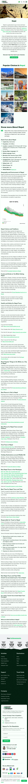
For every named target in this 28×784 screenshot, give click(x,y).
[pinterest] (10, 754)
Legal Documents (4, 700)
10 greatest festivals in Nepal (14, 271)
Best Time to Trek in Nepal (12, 517)
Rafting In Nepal (6, 86)
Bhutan (18, 658)
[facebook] (3, 754)
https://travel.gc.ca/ (18, 329)
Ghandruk (7, 437)
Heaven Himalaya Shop (22, 665)
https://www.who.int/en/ (9, 354)
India (18, 663)
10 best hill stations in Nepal (13, 466)
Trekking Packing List (21, 682)
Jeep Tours (18, 108)
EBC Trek (3, 471)
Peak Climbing (5, 119)
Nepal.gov (13, 169)
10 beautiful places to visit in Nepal (13, 486)
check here (21, 572)
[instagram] (8, 754)
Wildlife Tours (18, 97)
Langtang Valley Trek (9, 473)
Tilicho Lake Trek (8, 481)
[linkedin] (12, 754)
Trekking (4, 77)
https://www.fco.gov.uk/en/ (19, 332)
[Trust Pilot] (14, 759)
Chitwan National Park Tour (7, 447)
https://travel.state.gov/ (8, 341)
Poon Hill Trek (7, 475)
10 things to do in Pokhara (11, 441)
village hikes (7, 370)
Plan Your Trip (14, 57)
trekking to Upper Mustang (17, 497)
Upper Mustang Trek (9, 476)
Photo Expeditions (19, 75)
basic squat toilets (18, 625)
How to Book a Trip (5, 675)
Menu (24, 1)
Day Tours (17, 86)
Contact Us (3, 683)
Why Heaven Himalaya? (6, 694)
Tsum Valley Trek (8, 478)
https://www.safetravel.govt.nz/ (11, 337)
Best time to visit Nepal (22, 679)
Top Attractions (20, 684)
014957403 (7, 720)
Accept (24, 780)
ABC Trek (8, 471)
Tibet (18, 661)
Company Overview (5, 696)
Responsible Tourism (5, 698)
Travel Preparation (20, 677)
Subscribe (6, 740)
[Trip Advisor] (6, 759)
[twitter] (6, 754)
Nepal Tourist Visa (20, 675)
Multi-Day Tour (5, 97)
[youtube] (14, 754)
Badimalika (9, 480)
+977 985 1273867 (11, 748)
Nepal (18, 656)
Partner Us (3, 681)
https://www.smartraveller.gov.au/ (11, 326)
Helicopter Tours (6, 108)
